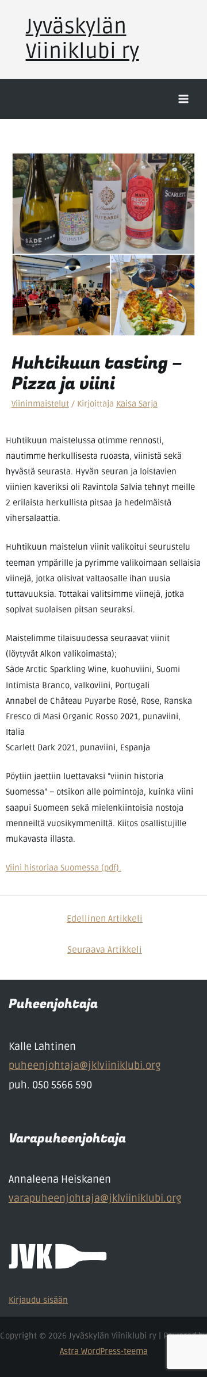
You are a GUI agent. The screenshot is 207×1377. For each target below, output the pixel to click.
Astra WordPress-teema (104, 1351)
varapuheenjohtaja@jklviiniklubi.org (95, 1198)
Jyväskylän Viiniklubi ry (82, 39)
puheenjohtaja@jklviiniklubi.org (84, 1065)
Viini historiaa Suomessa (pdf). (63, 868)
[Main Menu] (183, 99)
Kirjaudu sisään (38, 1300)
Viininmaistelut (40, 404)
